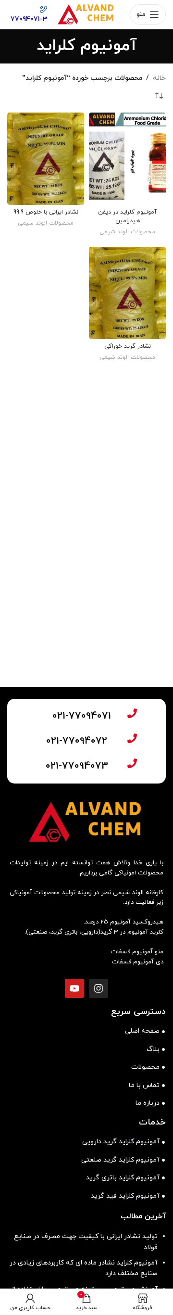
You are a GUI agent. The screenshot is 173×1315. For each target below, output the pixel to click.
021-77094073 (77, 766)
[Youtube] (74, 988)
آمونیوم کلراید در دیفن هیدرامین (127, 216)
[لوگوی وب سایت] (86, 13)
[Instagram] (98, 988)
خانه (159, 78)
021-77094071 (81, 716)
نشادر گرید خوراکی (127, 346)
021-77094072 (76, 741)
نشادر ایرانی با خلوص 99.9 (45, 212)
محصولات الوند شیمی (127, 232)
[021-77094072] (132, 738)
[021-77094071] (132, 713)
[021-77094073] (132, 763)
